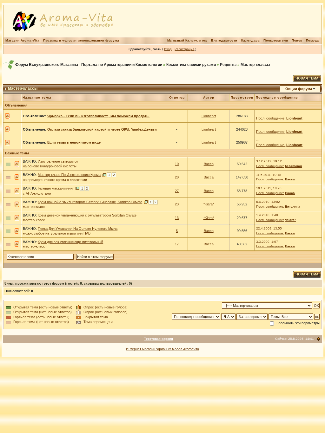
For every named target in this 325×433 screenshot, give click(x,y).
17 (177, 244)
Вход (168, 49)
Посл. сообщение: (270, 118)
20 (177, 177)
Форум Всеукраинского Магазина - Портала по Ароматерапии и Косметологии (88, 64)
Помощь (313, 40)
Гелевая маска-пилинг (56, 188)
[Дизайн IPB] (318, 339)
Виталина (292, 206)
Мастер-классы (255, 64)
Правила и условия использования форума (81, 40)
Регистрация (184, 49)
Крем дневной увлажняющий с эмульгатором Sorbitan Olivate (87, 215)
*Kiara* (208, 204)
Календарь (250, 40)
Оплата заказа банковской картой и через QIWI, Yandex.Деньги (102, 129)
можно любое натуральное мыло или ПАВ (56, 233)
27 (177, 191)
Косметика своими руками (191, 64)
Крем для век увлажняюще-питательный (70, 242)
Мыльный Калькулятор (187, 40)
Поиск (297, 40)
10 (177, 164)
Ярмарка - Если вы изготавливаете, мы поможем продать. (98, 116)
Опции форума (298, 89)
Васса (209, 164)
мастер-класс (34, 220)
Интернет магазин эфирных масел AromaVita (162, 349)
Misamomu (293, 166)
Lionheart (209, 116)
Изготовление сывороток (58, 161)
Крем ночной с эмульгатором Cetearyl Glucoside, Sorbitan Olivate (90, 202)
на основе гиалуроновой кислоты (49, 166)
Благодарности (224, 40)
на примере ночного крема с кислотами (55, 180)
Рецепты (228, 64)
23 (177, 204)
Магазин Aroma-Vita (22, 40)
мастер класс (34, 207)
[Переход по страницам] (104, 175)
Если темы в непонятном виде (74, 142)
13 (177, 218)
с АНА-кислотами (37, 193)
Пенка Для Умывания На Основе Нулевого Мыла (77, 228)
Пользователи (275, 40)
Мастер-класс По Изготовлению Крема (69, 175)
